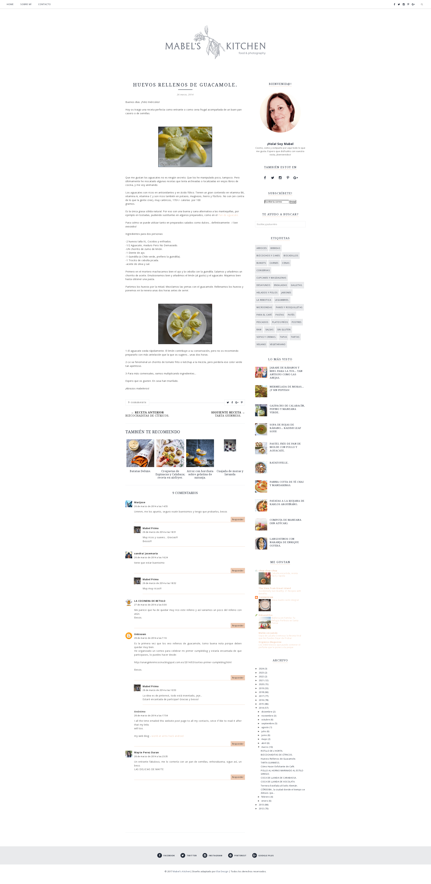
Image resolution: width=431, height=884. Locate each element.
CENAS (285, 263)
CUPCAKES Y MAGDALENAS (271, 277)
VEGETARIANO (278, 344)
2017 (262, 696)
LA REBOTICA (264, 300)
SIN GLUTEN (284, 329)
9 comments (137, 402)
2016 (262, 700)
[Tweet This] (228, 402)
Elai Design (222, 871)
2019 (262, 688)
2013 (262, 804)
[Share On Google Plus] (237, 402)
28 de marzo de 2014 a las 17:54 (151, 715)
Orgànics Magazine (270, 642)
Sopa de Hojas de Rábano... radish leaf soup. (285, 428)
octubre (266, 719)
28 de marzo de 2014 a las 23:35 (151, 756)
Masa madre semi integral (285, 600)
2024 (262, 668)
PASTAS (280, 314)
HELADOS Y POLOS (267, 292)
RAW (259, 329)
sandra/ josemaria (146, 553)
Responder (238, 519)
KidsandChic (266, 615)
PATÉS (291, 314)
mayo (264, 739)
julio (264, 731)
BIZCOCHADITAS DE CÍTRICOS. (277, 754)
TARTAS (295, 337)
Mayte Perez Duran (146, 752)
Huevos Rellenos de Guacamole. (278, 758)
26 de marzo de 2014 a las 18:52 (159, 583)
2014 (262, 707)
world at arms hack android (168, 736)
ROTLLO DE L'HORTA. (272, 750)
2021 (262, 680)
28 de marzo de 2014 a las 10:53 (159, 690)
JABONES (286, 292)
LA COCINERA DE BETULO (149, 600)
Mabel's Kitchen (181, 871)
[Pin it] (242, 402)
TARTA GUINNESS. (270, 762)
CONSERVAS (263, 270)
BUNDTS (261, 263)
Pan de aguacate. (228, 215)
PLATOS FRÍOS (280, 322)
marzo (265, 747)
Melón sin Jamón (268, 633)
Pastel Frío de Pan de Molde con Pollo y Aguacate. (285, 447)
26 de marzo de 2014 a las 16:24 (151, 557)
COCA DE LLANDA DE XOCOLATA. (278, 781)
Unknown (140, 634)
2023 (262, 672)
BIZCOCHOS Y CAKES (268, 255)
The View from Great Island (275, 588)
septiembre (268, 723)
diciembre (267, 711)
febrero (265, 796)
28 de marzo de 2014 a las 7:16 (150, 638)
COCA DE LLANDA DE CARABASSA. (279, 777)
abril (264, 743)
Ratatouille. (279, 462)
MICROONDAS (264, 307)
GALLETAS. (297, 285)
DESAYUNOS (263, 285)
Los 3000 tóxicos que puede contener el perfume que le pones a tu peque (279, 646)
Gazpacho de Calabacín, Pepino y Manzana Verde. (287, 409)
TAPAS (283, 337)
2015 (262, 704)
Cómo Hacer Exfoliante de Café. (278, 766)
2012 (262, 808)
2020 (262, 684)
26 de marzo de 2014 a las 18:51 (159, 532)
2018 (262, 692)
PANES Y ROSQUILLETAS (289, 307)
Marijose (139, 502)
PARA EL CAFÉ (264, 314)
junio (264, 735)
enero (265, 800)
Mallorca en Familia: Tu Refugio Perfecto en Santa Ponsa (285, 620)
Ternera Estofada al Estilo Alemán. (279, 785)
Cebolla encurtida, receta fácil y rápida (285, 574)
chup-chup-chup (268, 570)
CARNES (274, 263)
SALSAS (269, 329)
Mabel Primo (151, 528)
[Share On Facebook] (232, 402)
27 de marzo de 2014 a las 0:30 (150, 604)
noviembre (267, 715)
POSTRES (296, 322)
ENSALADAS (280, 285)
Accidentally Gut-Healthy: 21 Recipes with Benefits (280, 592)
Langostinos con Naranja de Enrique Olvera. (284, 542)
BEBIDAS (275, 248)
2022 (262, 676)
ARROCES (262, 248)
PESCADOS (262, 322)
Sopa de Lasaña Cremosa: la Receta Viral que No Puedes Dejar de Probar (280, 637)
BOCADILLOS (291, 255)
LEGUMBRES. (282, 300)
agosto (265, 727)
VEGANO (261, 344)
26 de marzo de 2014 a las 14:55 (151, 506)
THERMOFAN (266, 597)
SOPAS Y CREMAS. (266, 337)
